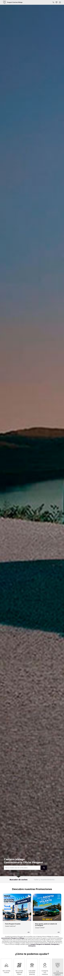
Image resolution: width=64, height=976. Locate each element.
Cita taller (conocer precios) (32, 972)
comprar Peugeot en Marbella (40, 944)
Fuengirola (54, 944)
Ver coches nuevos (6, 971)
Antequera (31, 946)
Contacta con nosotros (45, 972)
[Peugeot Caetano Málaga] (4, 2)
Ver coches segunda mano (19, 972)
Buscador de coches (18, 880)
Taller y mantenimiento (44, 880)
